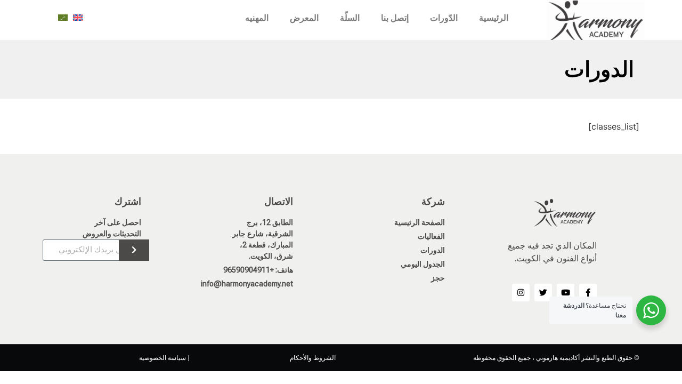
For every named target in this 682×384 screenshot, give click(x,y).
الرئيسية (493, 18)
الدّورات (444, 18)
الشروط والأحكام (313, 358)
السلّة (350, 18)
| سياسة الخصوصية (164, 358)
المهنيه (257, 18)
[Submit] (134, 250)
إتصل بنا (395, 18)
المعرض (304, 18)
